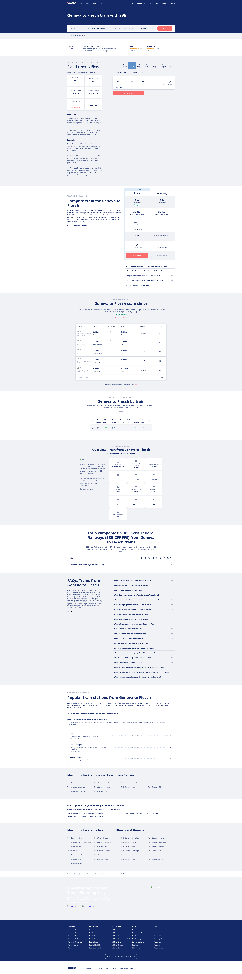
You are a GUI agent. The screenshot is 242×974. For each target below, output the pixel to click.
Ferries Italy (136, 939)
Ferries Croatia (137, 933)
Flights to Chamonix (118, 930)
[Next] (171, 66)
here (136, 384)
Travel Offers (158, 936)
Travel (156, 926)
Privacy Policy (111, 968)
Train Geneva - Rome (74, 863)
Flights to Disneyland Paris (120, 939)
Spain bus (93, 930)
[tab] (121, 72)
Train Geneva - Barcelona (157, 842)
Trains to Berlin (73, 939)
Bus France (93, 933)
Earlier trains (83, 377)
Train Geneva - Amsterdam (157, 859)
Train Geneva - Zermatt (156, 783)
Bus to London (94, 939)
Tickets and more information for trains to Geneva (140, 813)
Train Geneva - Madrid (156, 846)
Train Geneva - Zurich (101, 783)
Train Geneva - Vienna (102, 851)
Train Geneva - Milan (155, 787)
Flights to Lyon (116, 933)
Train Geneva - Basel (128, 787)
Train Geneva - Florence (156, 838)
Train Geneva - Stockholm (103, 855)
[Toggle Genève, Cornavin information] (171, 759)
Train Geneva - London (102, 787)
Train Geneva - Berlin (101, 846)
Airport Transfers (160, 933)
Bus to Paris (93, 942)
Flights (94, 3)
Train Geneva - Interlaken (130, 783)
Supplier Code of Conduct (128, 968)
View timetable (75, 107)
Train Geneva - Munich (129, 842)
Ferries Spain (137, 936)
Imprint (88, 968)
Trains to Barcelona (75, 942)
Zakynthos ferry (138, 942)
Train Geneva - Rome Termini (131, 838)
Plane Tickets (116, 926)
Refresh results (119, 318)
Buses (87, 3)
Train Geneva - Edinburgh (130, 851)
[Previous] (92, 421)
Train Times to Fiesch (105, 874)
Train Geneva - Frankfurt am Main (79, 842)
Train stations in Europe (162, 930)
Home (69, 874)
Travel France (159, 942)
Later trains (159, 377)
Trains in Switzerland (88, 874)
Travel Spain (158, 939)
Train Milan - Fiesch (101, 838)
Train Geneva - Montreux (76, 787)
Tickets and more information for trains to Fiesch (85, 816)
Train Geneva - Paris (74, 783)
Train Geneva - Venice (128, 859)
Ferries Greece (137, 930)
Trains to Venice (74, 936)
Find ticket (76, 83)
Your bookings (153, 3)
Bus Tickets (93, 926)
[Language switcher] (141, 3)
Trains (81, 3)
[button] (117, 28)
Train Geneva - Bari (154, 851)
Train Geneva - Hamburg (76, 855)
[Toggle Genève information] (171, 736)
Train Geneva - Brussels (129, 855)
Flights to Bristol (117, 942)
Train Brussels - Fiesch (75, 838)
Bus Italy (92, 936)
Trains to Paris (73, 933)
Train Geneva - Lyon (101, 791)
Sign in (172, 3)
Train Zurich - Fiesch (101, 859)
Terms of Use (98, 968)
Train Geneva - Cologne (102, 842)
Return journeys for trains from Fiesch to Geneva (85, 813)
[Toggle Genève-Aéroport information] (171, 748)
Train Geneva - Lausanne (76, 791)
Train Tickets (72, 926)
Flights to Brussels (117, 936)
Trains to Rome (73, 930)
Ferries (100, 3)
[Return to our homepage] (73, 3)
